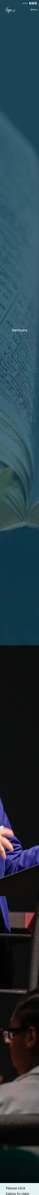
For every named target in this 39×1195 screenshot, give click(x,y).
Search (25, 3)
